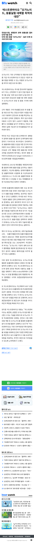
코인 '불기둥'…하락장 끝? (12, 417)
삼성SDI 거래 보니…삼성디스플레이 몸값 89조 (19, 445)
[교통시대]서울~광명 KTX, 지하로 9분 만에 (17, 431)
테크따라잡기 (6, 521)
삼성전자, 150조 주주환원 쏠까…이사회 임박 (18, 481)
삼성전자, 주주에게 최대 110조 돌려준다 (17, 474)
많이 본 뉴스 (6, 409)
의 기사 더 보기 (10, 348)
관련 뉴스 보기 (6, 352)
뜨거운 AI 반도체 (7, 510)
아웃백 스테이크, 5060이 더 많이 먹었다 (17, 428)
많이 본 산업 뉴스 (7, 452)
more (30, 495)
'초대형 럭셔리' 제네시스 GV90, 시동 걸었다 (18, 442)
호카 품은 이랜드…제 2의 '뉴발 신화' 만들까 (18, 424)
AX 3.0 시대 (6, 499)
